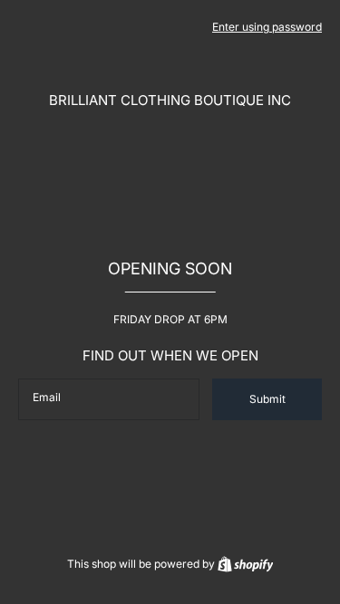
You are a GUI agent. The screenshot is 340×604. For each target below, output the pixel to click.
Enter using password (267, 27)
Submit (267, 399)
